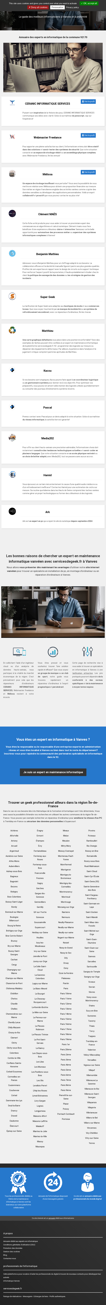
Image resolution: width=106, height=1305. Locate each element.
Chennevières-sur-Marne (14, 1015)
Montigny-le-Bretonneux (65, 876)
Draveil (14, 1116)
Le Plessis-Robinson (40, 1028)
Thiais (92, 1026)
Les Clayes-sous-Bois (40, 1055)
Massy (40, 1141)
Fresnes (40, 878)
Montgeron (66, 870)
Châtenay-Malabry (14, 988)
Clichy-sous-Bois (14, 1048)
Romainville (92, 856)
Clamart (14, 1038)
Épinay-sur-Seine (14, 1131)
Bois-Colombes (14, 897)
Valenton (92, 1050)
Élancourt (14, 1126)
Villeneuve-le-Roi (91, 1089)
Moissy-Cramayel (66, 851)
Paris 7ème (66, 1080)
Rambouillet (92, 841)
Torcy (91, 1031)
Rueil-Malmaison (91, 866)
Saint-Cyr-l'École (91, 876)
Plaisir (66, 1104)
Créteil (14, 1095)
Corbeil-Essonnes (14, 1072)
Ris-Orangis (92, 846)
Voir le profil (89, 101)
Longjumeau (40, 1111)
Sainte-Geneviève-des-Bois (92, 888)
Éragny (40, 831)
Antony (14, 841)
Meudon (66, 841)
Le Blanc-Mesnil (40, 989)
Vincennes (91, 1128)
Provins (91, 831)
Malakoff (40, 1126)
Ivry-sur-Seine (40, 951)
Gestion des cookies (11, 1252)
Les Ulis (40, 1080)
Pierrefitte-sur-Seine (66, 1097)
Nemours (66, 917)
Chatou (14, 999)
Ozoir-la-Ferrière (66, 973)
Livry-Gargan (40, 1101)
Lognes (40, 1106)
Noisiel (66, 943)
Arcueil (14, 846)
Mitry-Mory (66, 846)
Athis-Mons (14, 861)
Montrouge (66, 902)
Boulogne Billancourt (14, 919)
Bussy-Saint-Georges (14, 953)
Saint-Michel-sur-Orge (92, 932)
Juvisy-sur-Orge (40, 961)
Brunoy (14, 941)
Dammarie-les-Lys (14, 1100)
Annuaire (6, 1241)
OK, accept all (90, 3)
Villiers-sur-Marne (92, 1123)
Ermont (40, 836)
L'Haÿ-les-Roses (40, 1091)
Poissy (66, 1109)
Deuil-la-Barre (14, 1106)
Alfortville (14, 836)
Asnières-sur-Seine (14, 856)
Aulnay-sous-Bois (14, 871)
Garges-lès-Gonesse (40, 895)
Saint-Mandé (92, 917)
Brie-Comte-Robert (14, 936)
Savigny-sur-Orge (92, 977)
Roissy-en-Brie (91, 851)
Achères (14, 831)
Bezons (14, 886)
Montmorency (66, 892)
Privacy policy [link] (72, 7)
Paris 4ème (66, 1065)
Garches (40, 888)
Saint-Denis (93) (92, 881)
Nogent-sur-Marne (66, 938)
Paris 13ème (65, 1009)
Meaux (66, 831)
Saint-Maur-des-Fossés (91, 924)
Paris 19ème (65, 1039)
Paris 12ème (65, 1004)
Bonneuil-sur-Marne (14, 912)
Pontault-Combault (66, 1114)
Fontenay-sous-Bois (40, 866)
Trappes (92, 1036)
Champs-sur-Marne (14, 978)
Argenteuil (14, 851)
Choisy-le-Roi (14, 1033)
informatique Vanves (11, 1281)
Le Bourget (40, 994)
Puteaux (92, 836)
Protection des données (12, 1248)
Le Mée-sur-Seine (40, 1012)
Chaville (14, 1004)
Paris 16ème (65, 1024)
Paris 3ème (66, 1060)
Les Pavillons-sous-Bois (40, 1073)
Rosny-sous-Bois (91, 861)
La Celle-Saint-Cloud (40, 968)
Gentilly (40, 907)
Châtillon (14, 993)
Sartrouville (92, 967)
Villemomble (91, 1075)
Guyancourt (40, 927)
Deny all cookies (39, 7)
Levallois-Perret (40, 1085)
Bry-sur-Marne (14, 946)
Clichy (14, 1043)
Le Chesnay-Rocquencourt (40, 1000)
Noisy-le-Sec (65, 953)
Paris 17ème (65, 1029)
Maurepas (40, 1147)
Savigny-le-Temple (92, 972)
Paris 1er (66, 1044)
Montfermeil (65, 864)
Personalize (57, 7)
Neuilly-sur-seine (66, 932)
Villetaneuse (91, 1113)
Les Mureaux (40, 1067)
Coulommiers (14, 1085)
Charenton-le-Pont (14, 983)
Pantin (66, 983)
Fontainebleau (40, 851)
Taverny (91, 1021)
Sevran (92, 987)
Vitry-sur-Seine (92, 1138)
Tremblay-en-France (92, 1043)
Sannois (91, 956)
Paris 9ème (66, 1090)
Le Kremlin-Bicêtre (40, 1007)
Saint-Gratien (92, 912)
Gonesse (40, 917)
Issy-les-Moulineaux (40, 944)
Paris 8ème (66, 1085)
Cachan (14, 960)
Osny (66, 968)
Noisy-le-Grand (65, 948)
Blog (5, 1255)
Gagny (40, 883)
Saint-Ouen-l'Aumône (91, 941)
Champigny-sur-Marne (14, 971)
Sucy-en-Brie (92, 1011)
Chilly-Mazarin (14, 1027)
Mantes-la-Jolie (40, 1131)
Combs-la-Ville (14, 1058)
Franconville (40, 873)
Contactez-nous (9, 1258)
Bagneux (14, 876)
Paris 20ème (65, 1049)
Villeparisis (92, 1102)
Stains (92, 1006)
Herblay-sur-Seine (40, 932)
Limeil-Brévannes (40, 1096)
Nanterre (66, 912)
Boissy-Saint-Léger (14, 902)
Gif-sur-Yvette (40, 912)
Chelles (14, 1009)
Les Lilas (40, 1062)
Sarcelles (92, 961)
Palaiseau (66, 978)
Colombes (14, 1053)
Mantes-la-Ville (40, 1136)
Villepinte (92, 1107)
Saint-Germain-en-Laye (92, 905)
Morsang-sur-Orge (66, 907)
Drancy (14, 1111)
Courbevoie (14, 1090)
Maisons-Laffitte (40, 1121)
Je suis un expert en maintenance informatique (53, 772)
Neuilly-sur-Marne (66, 927)
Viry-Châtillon (92, 1133)
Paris (66, 988)
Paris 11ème (65, 999)
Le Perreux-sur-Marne (40, 1019)
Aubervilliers (14, 866)
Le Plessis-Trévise (40, 1034)
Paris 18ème (65, 1034)
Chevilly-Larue (14, 1022)
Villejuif (92, 1070)
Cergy (14, 965)
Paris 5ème (66, 1070)
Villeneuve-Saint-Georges (91, 1095)
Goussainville (40, 922)
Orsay (66, 963)
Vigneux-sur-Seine (92, 1065)
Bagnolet (14, 881)
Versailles (92, 1060)
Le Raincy (40, 1048)
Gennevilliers (40, 902)
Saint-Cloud (92, 871)
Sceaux (91, 982)
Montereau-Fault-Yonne (66, 858)
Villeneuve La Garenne (92, 1082)
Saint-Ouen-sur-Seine (92, 949)
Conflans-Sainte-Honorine (14, 1065)
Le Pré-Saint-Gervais (40, 1041)
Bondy (14, 907)
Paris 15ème (65, 1019)
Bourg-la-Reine (14, 926)
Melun (66, 836)
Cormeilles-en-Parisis (14, 1078)
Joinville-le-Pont (40, 956)
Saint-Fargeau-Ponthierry (91, 897)
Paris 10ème (65, 993)
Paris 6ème (66, 1075)
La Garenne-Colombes (40, 977)
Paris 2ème (66, 1055)
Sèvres (92, 992)
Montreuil (66, 897)
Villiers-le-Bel (92, 1118)
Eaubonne (14, 1121)
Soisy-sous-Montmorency (92, 999)
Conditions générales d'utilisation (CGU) (19, 1245)
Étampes (40, 841)
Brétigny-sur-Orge (14, 931)
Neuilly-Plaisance (65, 922)
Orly (66, 958)
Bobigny (14, 892)
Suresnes (92, 1016)
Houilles (40, 938)
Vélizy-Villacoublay (92, 1055)
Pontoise (66, 1119)
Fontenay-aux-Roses (40, 858)
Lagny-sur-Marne (40, 983)
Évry (40, 846)
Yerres (92, 1143)
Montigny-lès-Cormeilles (66, 885)
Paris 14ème (65, 1014)
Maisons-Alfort (40, 1116)
